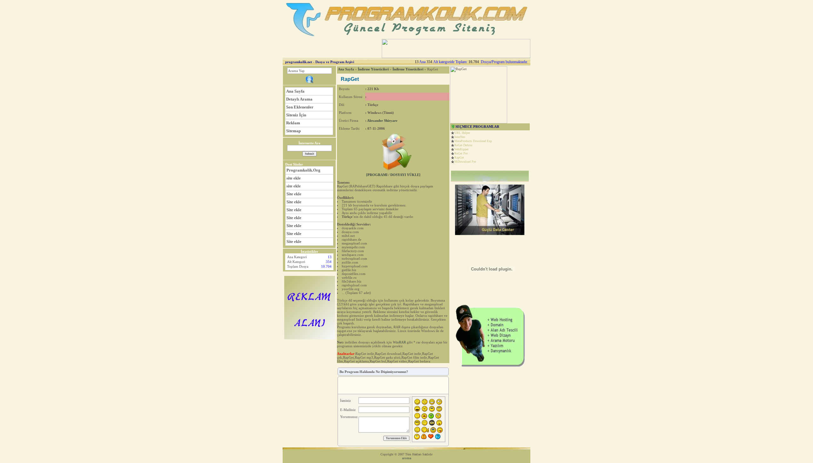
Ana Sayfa (295, 91)
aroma (406, 458)
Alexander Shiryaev (382, 120)
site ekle (293, 178)
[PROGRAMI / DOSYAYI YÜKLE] (393, 175)
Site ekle (293, 194)
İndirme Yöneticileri (373, 69)
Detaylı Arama (299, 99)
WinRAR (399, 342)
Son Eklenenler (299, 107)
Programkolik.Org (303, 170)
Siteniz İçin (296, 115)
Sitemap (293, 130)
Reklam (293, 123)
